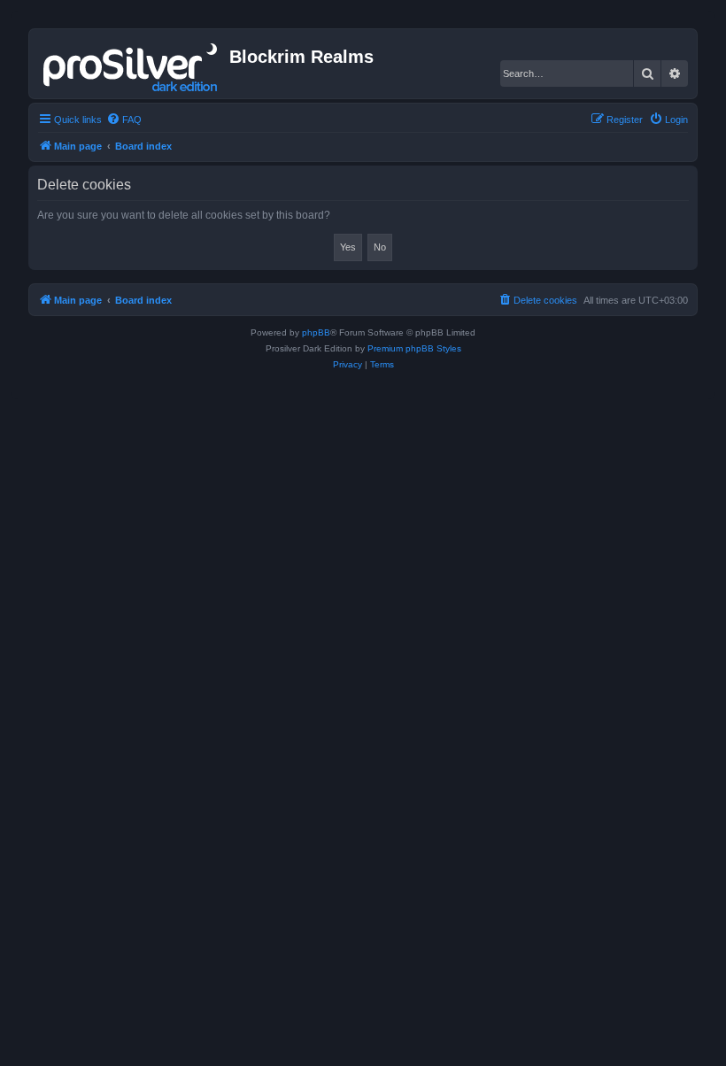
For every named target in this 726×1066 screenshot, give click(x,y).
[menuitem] (124, 119)
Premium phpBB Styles (414, 348)
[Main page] (131, 64)
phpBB (316, 332)
